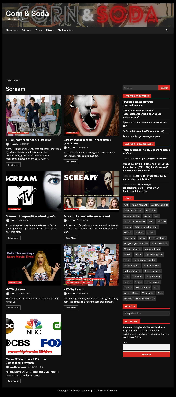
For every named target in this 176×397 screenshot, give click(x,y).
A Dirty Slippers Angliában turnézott (149, 158)
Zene (37, 30)
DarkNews (98, 390)
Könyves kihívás (157, 237)
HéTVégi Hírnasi (33, 265)
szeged (127, 281)
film (156, 215)
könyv (142, 237)
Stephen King (154, 276)
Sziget (138, 281)
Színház (25, 30)
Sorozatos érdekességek (18, 133)
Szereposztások (72, 282)
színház (128, 287)
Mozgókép (11, 30)
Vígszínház (147, 292)
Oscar (127, 259)
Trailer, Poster (86, 282)
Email (125, 342)
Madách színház (132, 248)
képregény (129, 237)
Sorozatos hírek (15, 282)
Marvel (127, 254)
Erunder (71, 147)
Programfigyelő (151, 265)
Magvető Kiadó (152, 248)
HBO (151, 221)
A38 (126, 204)
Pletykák (86, 279)
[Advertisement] (88, 56)
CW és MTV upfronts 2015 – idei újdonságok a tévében (33, 334)
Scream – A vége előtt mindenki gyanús (33, 191)
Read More (13, 164)
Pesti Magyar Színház (145, 259)
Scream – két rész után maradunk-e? (91, 191)
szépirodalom (152, 281)
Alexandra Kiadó (159, 204)
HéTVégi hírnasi (91, 265)
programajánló (131, 265)
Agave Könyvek (139, 204)
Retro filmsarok (152, 270)
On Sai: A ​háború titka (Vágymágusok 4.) (143, 131)
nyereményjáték (154, 254)
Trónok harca (143, 287)
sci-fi (126, 276)
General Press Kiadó (134, 221)
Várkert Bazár (131, 292)
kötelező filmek (159, 243)
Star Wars (138, 276)
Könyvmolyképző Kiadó (136, 243)
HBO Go (161, 221)
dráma (147, 215)
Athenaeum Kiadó (133, 210)
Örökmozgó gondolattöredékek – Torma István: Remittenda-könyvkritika (141, 187)
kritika (151, 232)
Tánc (156, 287)
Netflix (138, 254)
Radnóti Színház (132, 270)
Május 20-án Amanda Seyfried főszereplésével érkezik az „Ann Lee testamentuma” (142, 113)
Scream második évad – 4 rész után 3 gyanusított (91, 115)
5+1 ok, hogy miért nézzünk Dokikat (33, 115)
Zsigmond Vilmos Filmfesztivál (139, 298)
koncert (140, 232)
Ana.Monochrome (18, 367)
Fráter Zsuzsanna (132, 149)
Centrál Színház (132, 215)
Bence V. (14, 144)
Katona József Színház (146, 226)
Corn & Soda (27, 13)
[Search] (167, 30)
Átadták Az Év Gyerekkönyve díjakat (141, 136)
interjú (127, 226)
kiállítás (128, 232)
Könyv (49, 30)
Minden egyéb (64, 30)
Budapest (151, 210)
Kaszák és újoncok (73, 279)
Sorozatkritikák (72, 133)
